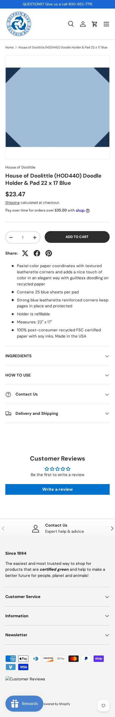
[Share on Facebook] (37, 253)
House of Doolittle (20, 167)
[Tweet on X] (25, 253)
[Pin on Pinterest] (49, 253)
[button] (95, 24)
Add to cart (77, 237)
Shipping (12, 202)
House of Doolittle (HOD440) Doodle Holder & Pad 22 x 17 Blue (62, 47)
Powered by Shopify (56, 704)
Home (9, 47)
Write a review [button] (57, 489)
